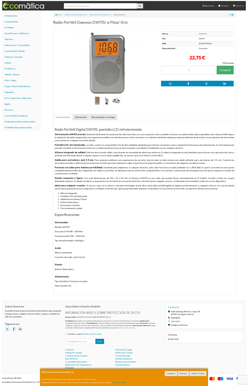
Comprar (225, 70)
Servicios (8, 109)
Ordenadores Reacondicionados (19, 121)
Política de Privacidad (126, 328)
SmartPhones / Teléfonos (16, 33)
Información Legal (123, 349)
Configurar (171, 373)
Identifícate (209, 6)
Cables (7, 62)
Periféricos (9, 68)
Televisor (8, 39)
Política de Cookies (119, 382)
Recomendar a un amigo (103, 117)
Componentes (11, 21)
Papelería (9, 92)
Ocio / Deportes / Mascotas (17, 98)
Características (63, 117)
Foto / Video (10, 80)
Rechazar (183, 373)
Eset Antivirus (71, 358)
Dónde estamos (122, 364)
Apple (7, 104)
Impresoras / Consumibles (17, 45)
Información (81, 117)
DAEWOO (203, 34)
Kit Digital (69, 367)
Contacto (225, 6)
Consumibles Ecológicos (16, 115)
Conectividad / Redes (14, 51)
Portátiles (9, 27)
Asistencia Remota (123, 358)
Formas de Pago (122, 355)
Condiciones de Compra (76, 355)
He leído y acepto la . (85, 334)
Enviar (99, 341)
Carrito (238, 6)
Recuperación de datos (125, 361)
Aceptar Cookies (198, 373)
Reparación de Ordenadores (78, 364)
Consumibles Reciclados (76, 361)
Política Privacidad (73, 352)
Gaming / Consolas (13, 57)
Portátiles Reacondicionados (18, 127)
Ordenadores (10, 15)
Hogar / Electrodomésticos (17, 86)
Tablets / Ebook (11, 74)
